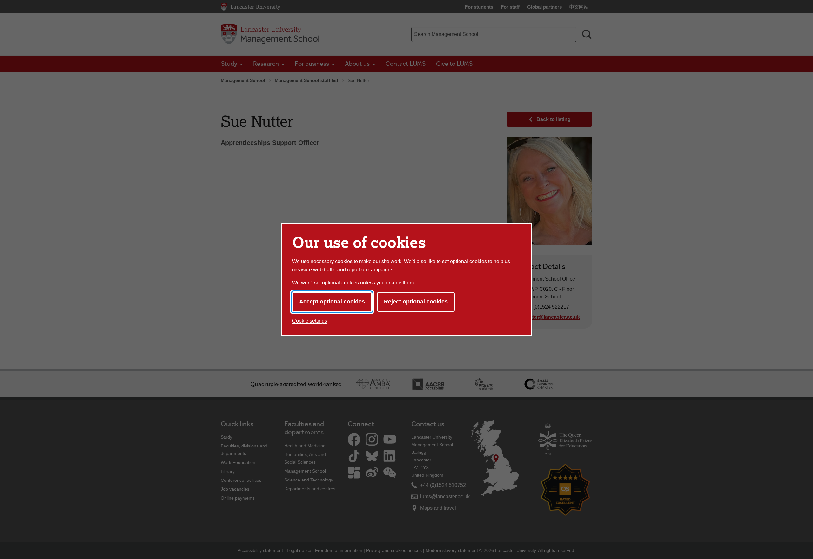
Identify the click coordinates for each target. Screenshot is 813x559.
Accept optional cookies (332, 301)
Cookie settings (309, 321)
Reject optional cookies (416, 301)
